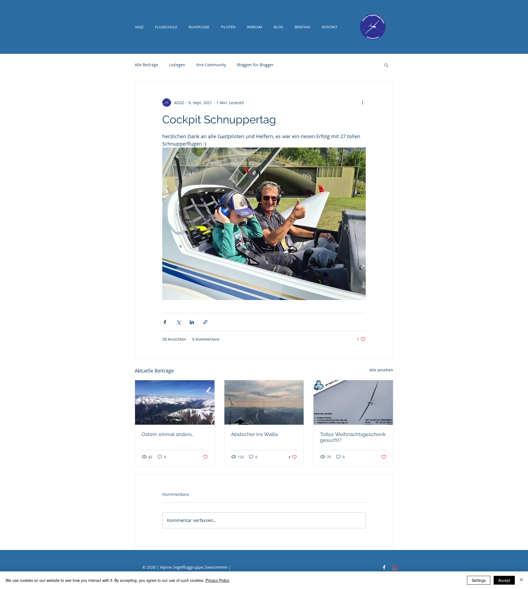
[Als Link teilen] (205, 322)
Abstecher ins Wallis (254, 434)
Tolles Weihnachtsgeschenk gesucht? (353, 437)
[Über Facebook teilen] (164, 322)
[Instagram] (395, 567)
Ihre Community (211, 64)
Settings (479, 580)
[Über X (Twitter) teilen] (178, 322)
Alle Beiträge (146, 64)
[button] (386, 65)
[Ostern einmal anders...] (175, 402)
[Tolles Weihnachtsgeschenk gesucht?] (353, 402)
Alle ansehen (381, 370)
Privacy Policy (217, 580)
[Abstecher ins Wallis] (264, 402)
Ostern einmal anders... (168, 434)
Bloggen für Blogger (255, 64)
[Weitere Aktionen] (362, 102)
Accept (504, 580)
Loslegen (177, 64)
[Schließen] (521, 580)
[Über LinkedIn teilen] (191, 322)
